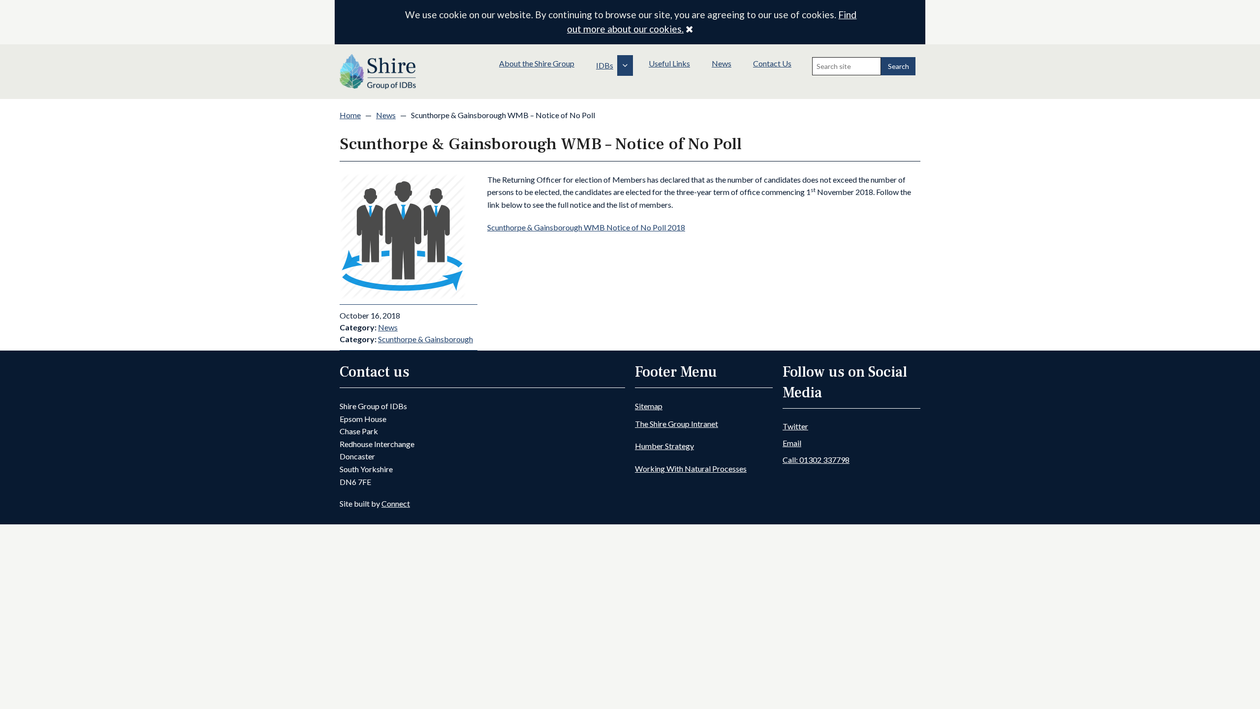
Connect (395, 503)
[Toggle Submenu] (625, 65)
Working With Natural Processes (691, 468)
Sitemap (648, 406)
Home (350, 115)
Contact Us (772, 63)
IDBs (604, 65)
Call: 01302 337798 (816, 459)
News (721, 63)
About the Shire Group (536, 63)
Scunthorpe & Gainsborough (425, 339)
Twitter (795, 426)
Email (792, 443)
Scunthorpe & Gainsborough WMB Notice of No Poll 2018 (586, 227)
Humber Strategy (664, 446)
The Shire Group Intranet (676, 423)
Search (898, 66)
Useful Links (669, 63)
